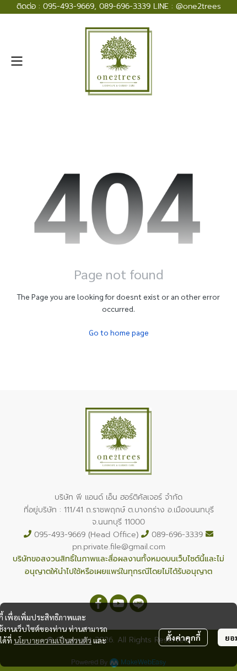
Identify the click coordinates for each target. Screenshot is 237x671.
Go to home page (119, 332)
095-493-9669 (68, 6)
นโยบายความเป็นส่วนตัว (52, 640)
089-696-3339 (124, 6)
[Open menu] (17, 61)
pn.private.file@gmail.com (118, 547)
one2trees (202, 6)
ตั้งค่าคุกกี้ (183, 637)
